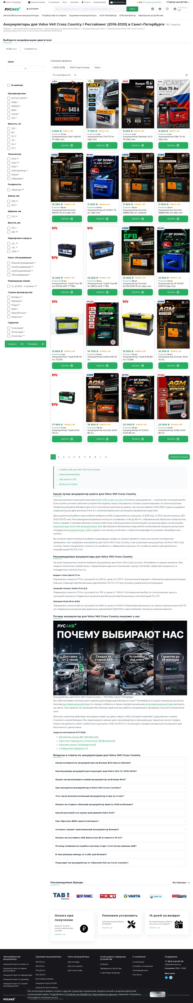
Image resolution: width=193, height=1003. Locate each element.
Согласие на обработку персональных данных (91, 994)
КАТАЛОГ (34, 9)
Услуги (87, 2)
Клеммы (104, 964)
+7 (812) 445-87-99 (176, 2)
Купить (65, 145)
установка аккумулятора (159, 704)
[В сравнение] (112, 82)
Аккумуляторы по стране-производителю (15, 984)
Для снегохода (75, 970)
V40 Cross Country (80, 67)
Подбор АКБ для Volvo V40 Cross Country (79, 469)
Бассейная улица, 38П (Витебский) (78, 737)
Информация (100, 2)
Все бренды (179, 882)
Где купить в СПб (67, 479)
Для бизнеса (119, 2)
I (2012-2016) (58, 67)
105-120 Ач (40, 962)
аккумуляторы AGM (64, 526)
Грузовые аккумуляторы (83, 15)
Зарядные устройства (150, 15)
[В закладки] (80, 82)
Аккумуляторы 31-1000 (46, 983)
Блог (65, 2)
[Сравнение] (159, 9)
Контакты (74, 2)
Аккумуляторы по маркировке (17, 975)
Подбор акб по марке (54, 15)
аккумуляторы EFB (91, 526)
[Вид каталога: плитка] (187, 75)
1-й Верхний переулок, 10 (73, 748)
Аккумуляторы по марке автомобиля (15, 969)
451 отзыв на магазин (152, 2)
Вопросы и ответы (68, 484)
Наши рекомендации (69, 474)
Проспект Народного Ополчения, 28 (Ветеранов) (87, 741)
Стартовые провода (110, 973)
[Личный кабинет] (153, 9)
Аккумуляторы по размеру (16, 979)
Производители (140, 970)
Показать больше (179, 457)
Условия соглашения (143, 966)
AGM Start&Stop (108, 15)
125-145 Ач (40, 966)
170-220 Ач (40, 970)
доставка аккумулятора (76, 704)
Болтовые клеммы (44, 979)
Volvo (97, 67)
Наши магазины (38, 2)
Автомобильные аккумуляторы (21, 15)
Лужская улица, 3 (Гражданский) (77, 744)
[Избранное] (167, 9)
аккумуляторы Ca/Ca (79, 530)
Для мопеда (73, 962)
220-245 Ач (41, 974)
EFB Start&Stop (127, 15)
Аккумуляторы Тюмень (46, 987)
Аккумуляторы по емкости (16, 964)
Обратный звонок (173, 964)
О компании (53, 2)
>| (106, 457)
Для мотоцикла (75, 966)
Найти (132, 9)
